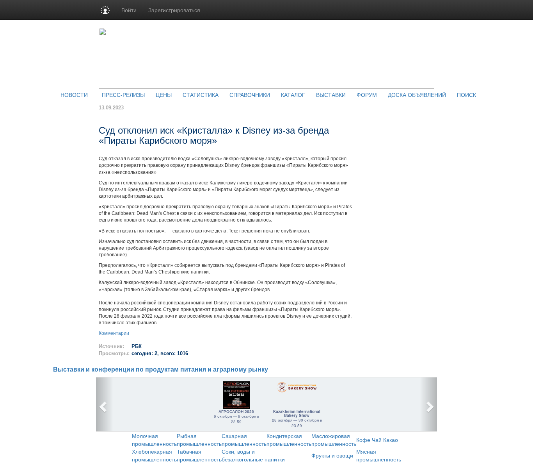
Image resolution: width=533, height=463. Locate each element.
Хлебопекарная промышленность (154, 455)
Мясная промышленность (378, 455)
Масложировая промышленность (333, 439)
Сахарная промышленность (244, 439)
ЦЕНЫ (164, 94)
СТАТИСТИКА (201, 94)
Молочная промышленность (154, 439)
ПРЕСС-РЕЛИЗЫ (123, 94)
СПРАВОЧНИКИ (249, 94)
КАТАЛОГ (293, 94)
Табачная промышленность (199, 455)
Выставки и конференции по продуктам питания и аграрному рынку (160, 369)
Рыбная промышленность (199, 439)
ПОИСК (466, 94)
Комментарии (114, 333)
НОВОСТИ (74, 94)
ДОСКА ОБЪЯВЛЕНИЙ (417, 94)
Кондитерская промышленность (288, 439)
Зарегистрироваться (174, 10)
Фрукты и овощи (332, 455)
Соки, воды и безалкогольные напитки (253, 455)
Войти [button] (129, 10)
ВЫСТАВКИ (331, 94)
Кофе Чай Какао (377, 439)
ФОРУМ (367, 94)
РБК (136, 346)
